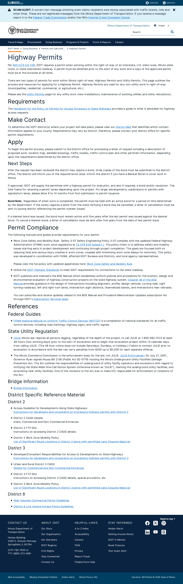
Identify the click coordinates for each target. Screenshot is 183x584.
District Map (123, 126)
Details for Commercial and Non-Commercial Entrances (49, 468)
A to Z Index (82, 528)
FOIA (77, 545)
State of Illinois (168, 577)
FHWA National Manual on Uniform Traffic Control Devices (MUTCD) (57, 320)
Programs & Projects (77, 42)
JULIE (17, 337)
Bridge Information (26, 388)
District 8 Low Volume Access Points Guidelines (43, 506)
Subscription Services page (51, 299)
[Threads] (163, 532)
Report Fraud (82, 556)
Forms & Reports (102, 42)
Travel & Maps (15, 42)
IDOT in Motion (116, 539)
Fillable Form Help (85, 562)
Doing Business (54, 42)
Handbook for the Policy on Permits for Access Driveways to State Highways (62, 108)
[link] (147, 523)
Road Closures (116, 545)
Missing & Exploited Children (43, 577)
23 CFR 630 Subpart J (90, 244)
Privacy (79, 550)
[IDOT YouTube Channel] (155, 532)
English (162, 25)
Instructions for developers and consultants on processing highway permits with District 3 (71, 458)
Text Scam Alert (117, 550)
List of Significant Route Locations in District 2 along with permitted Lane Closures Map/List (72, 441)
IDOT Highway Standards (43, 269)
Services (171, 3)
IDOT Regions (49, 545)
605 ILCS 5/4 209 (24, 65)
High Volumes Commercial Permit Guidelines (41, 500)
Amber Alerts (115, 528)
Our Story (46, 528)
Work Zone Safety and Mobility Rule (109, 263)
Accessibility (82, 534)
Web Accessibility (16, 577)
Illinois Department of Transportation (129, 25)
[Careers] (126, 41)
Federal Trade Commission (50, 17)
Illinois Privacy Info (88, 577)
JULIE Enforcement (132, 355)
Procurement (34, 42)
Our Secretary (49, 539)
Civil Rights (47, 550)
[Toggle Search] (172, 31)
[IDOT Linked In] (147, 532)
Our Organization (51, 534)
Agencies (154, 3)
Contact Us (47, 562)
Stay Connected (50, 556)
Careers (119, 42)
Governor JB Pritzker (142, 577)
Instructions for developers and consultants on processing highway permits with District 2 (71, 411)
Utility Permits (35, 94)
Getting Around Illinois (121, 534)
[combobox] (164, 25)
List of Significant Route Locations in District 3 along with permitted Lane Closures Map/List (72, 487)
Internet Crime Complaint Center (109, 17)
